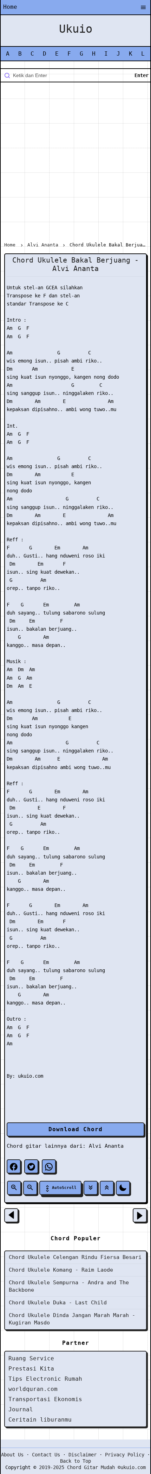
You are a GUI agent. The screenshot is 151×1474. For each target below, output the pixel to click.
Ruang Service (31, 1358)
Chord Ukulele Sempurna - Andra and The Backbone (69, 1286)
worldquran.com (33, 1389)
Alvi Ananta (106, 1146)
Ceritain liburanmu (40, 1419)
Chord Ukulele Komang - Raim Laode (61, 1270)
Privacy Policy (124, 1454)
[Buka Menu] (143, 7)
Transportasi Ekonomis (45, 1399)
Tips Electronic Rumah (45, 1378)
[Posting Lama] (140, 1215)
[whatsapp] (49, 1166)
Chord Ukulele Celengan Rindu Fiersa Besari (75, 1257)
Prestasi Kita (31, 1368)
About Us (12, 1454)
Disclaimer (82, 1454)
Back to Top (75, 1461)
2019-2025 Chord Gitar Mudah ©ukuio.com (92, 1467)
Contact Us (46, 1454)
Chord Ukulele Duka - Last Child (58, 1302)
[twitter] (31, 1166)
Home (10, 7)
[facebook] (14, 1166)
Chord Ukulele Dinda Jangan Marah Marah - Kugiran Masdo (72, 1319)
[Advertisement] (75, 163)
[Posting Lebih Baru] (11, 1215)
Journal (20, 1409)
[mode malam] (123, 1188)
